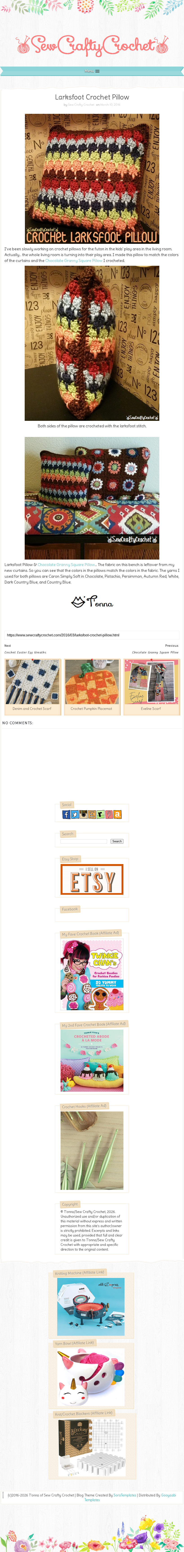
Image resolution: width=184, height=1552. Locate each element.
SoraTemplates (125, 1495)
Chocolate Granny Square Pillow (74, 260)
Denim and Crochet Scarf (32, 709)
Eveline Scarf (151, 709)
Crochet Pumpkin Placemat (91, 709)
